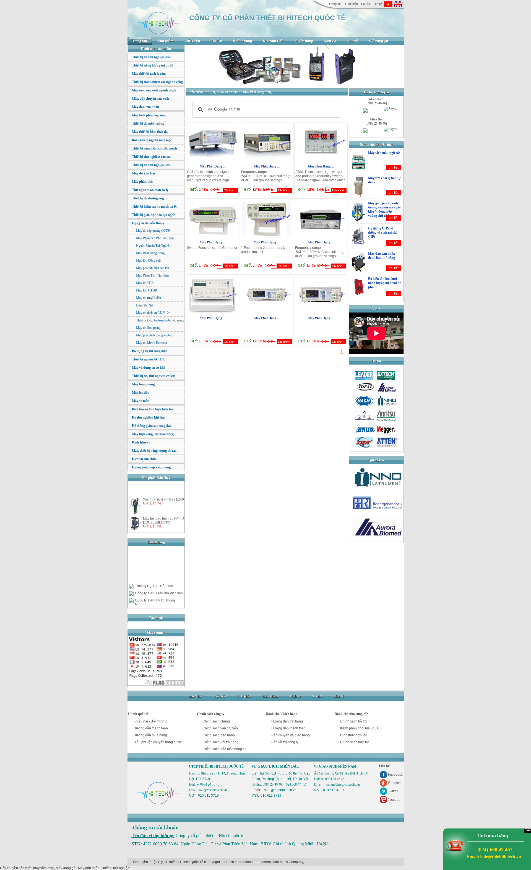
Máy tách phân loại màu (149, 115)
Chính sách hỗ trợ (353, 721)
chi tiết (394, 167)
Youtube (394, 800)
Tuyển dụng (304, 41)
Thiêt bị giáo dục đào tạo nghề (153, 215)
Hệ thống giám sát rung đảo (151, 426)
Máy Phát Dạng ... (212, 166)
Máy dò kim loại (143, 173)
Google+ (394, 783)
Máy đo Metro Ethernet (151, 343)
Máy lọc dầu (140, 392)
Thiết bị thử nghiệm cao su (151, 157)
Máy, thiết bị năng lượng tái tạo (154, 451)
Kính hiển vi (140, 442)
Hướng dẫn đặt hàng (287, 721)
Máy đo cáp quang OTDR (153, 231)
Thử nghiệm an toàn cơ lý (150, 190)
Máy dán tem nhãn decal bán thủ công (381, 256)
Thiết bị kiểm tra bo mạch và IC (155, 206)
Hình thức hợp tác (353, 735)
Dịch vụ (330, 41)
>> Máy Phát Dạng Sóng (255, 92)
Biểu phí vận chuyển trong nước (158, 742)
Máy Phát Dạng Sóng (150, 253)
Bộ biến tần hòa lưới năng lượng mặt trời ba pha (384, 283)
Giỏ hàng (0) (378, 41)
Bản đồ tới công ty (284, 742)
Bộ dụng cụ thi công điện (149, 351)
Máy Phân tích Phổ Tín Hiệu (155, 238)
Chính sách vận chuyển (220, 728)
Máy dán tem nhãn (145, 107)
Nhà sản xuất (273, 41)
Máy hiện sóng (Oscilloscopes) (153, 434)
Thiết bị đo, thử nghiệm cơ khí (153, 376)
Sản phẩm (166, 41)
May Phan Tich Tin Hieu (152, 275)
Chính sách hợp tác (354, 742)
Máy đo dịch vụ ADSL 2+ (153, 313)
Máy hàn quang (143, 384)
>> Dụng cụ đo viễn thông (221, 92)
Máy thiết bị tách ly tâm (149, 74)
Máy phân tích (142, 182)
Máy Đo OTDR (146, 290)
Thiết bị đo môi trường (148, 123)
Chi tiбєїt (229, 190)
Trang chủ (335, 4)
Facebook (395, 774)
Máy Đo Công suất (148, 260)
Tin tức (365, 4)
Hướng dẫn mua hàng (150, 735)
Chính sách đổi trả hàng (220, 742)
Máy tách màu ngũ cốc (384, 153)
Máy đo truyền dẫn (148, 298)
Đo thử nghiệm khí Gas (148, 417)
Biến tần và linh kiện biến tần (153, 409)
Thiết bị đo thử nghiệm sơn (151, 165)
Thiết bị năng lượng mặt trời (152, 65)
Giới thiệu (351, 4)
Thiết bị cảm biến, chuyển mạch (154, 148)
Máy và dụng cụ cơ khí (148, 368)
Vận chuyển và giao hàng (290, 735)
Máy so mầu (140, 401)
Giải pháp (244, 696)
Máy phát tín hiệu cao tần (152, 268)
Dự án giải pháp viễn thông (151, 467)
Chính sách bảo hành (218, 735)
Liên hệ (377, 4)
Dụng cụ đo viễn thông (148, 223)
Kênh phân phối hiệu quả (359, 728)
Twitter (393, 791)
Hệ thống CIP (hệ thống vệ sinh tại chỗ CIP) (382, 232)
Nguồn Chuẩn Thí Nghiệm (153, 245)
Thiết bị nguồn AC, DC (148, 359)
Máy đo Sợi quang (148, 328)
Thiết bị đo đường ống (148, 198)
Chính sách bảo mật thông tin (224, 749)
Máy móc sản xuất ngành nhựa (154, 90)
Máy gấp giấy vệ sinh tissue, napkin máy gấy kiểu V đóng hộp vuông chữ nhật (384, 209)
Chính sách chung (216, 721)
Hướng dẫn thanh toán (151, 728)
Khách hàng (242, 41)
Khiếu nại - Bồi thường (151, 721)
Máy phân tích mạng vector (154, 335)
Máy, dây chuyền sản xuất (150, 98)
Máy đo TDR (145, 283)
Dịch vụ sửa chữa (144, 459)
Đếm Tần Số (144, 305)
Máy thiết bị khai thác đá (150, 132)
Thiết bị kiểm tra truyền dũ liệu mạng (160, 320)
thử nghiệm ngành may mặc (152, 140)
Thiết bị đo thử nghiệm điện (151, 57)
